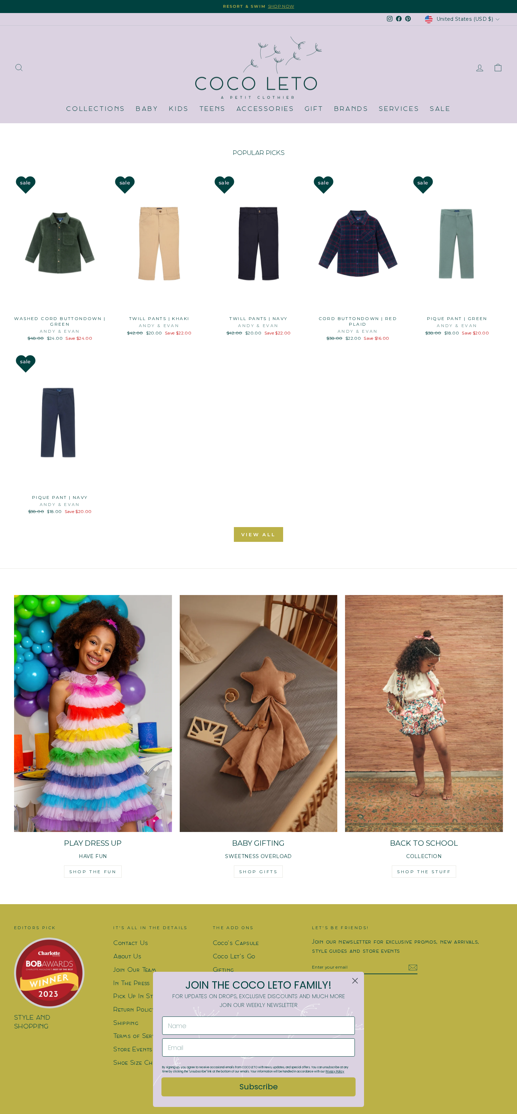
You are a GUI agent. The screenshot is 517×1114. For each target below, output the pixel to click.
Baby (147, 109)
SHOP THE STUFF (424, 871)
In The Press (131, 984)
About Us (127, 957)
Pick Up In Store (138, 997)
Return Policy (134, 1010)
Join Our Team (134, 970)
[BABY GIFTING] (259, 713)
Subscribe (259, 1086)
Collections (95, 109)
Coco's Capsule (236, 943)
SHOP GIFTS (258, 871)
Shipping (125, 1023)
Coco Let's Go (234, 957)
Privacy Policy (335, 1072)
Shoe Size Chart (137, 1063)
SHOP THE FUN (92, 871)
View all (258, 534)
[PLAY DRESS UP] (93, 713)
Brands (351, 109)
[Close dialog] (355, 981)
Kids (179, 109)
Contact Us (130, 943)
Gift (314, 109)
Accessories (265, 109)
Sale (440, 109)
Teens (212, 109)
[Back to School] (424, 713)
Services (399, 109)
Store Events (132, 1050)
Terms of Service (138, 1036)
